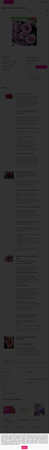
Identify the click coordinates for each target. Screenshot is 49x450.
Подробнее (32, 443)
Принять (24, 447)
